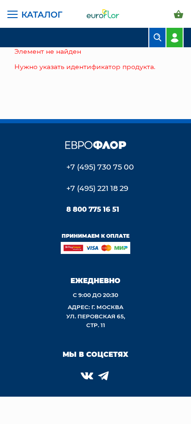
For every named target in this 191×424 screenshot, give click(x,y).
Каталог (42, 14)
